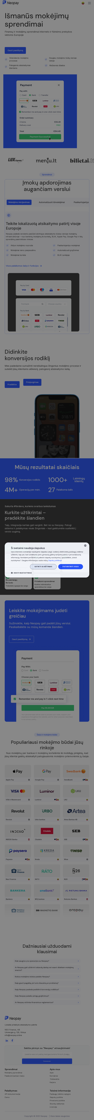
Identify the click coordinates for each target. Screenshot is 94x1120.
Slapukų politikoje (55, 560)
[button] (21, 573)
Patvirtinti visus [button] (71, 567)
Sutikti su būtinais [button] (43, 567)
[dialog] (47, 559)
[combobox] (85, 545)
